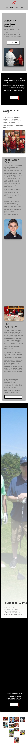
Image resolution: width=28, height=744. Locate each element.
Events (11, 7)
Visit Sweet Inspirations (13, 396)
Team (16, 7)
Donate (21, 7)
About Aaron (13, 42)
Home (6, 7)
